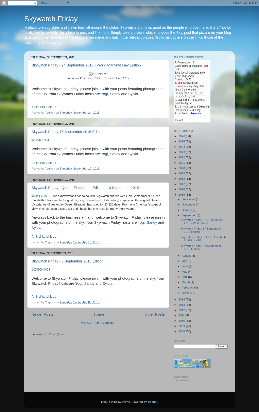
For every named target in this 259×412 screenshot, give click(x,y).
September (189, 215)
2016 (182, 189)
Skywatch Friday (51, 19)
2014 (182, 299)
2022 (182, 157)
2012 (182, 310)
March (186, 282)
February (188, 287)
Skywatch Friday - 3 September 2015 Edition (68, 261)
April (185, 276)
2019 (182, 173)
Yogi (104, 94)
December (189, 199)
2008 (182, 331)
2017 (182, 184)
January (187, 292)
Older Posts (154, 314)
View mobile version (98, 322)
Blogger (152, 401)
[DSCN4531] (41, 196)
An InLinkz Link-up (44, 107)
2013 (182, 304)
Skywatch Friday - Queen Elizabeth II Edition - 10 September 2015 (85, 188)
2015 (182, 194)
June (185, 266)
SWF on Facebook (182, 381)
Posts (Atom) (57, 334)
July (185, 260)
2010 (182, 320)
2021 (182, 162)
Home (99, 314)
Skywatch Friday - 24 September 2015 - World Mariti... (202, 221)
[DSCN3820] (98, 74)
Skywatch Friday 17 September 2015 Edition (67, 132)
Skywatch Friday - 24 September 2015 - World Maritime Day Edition (86, 65)
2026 (182, 136)
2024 (182, 146)
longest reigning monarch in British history (90, 200)
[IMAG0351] (40, 140)
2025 (182, 141)
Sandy (115, 94)
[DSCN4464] (41, 269)
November (189, 204)
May (185, 271)
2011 (181, 315)
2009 (182, 326)
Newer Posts (42, 314)
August (186, 255)
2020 (182, 168)
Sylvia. (133, 94)
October (187, 210)
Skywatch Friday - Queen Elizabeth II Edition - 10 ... (203, 239)
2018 (182, 178)
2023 (182, 152)
